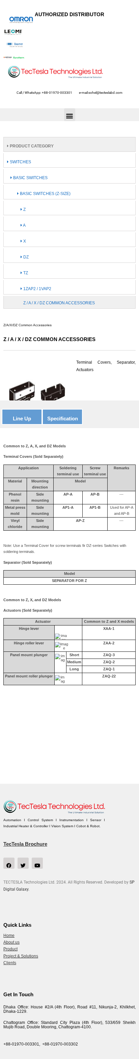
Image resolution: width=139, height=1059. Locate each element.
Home (9, 935)
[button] (69, 114)
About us (11, 942)
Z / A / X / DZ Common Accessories (59, 303)
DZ (25, 257)
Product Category (31, 146)
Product (10, 949)
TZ (25, 273)
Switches (20, 162)
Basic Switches (30, 177)
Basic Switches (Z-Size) (45, 193)
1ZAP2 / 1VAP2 (36, 288)
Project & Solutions (20, 956)
